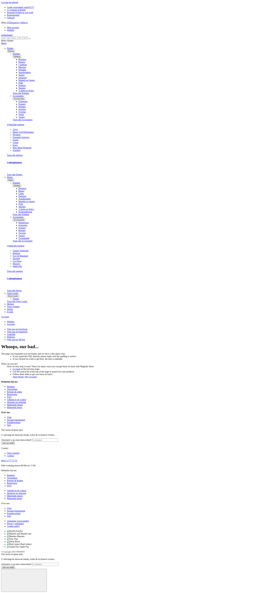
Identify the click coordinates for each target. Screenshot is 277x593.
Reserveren (12, 394)
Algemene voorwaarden (18, 521)
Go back (16, 369)
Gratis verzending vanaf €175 (20, 7)
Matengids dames (15, 405)
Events (10, 312)
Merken (10, 304)
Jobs (9, 425)
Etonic (16, 140)
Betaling (11, 386)
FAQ (9, 397)
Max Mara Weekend (22, 147)
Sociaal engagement (16, 420)
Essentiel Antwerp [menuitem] (21, 137)
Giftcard (10, 17)
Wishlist (10, 30)
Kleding (17, 57)
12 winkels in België (16, 10)
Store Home (18, 377)
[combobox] (14, 37)
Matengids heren (14, 407)
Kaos (15, 145)
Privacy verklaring (15, 523)
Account (5, 316)
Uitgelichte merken (15, 124)
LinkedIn (11, 334)
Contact (10, 455)
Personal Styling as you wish (20, 12)
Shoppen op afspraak (16, 402)
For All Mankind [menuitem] (20, 256)
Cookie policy (13, 526)
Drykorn (16, 134)
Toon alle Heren (14, 290)
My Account (31, 377)
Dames (11, 51)
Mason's (16, 263)
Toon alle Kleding (21, 93)
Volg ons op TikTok (16, 339)
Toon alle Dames (14, 174)
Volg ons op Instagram (17, 332)
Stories (10, 309)
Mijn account (13, 27)
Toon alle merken (15, 155)
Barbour (16, 253)
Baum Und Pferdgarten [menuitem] (23, 132)
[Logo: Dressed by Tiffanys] (17, 22)
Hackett (16, 258)
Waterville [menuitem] (17, 266)
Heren (10, 180)
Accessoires (19, 99)
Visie (9, 417)
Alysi (15, 129)
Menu (3, 43)
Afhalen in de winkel (16, 399)
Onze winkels (13, 306)
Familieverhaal (13, 422)
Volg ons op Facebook (17, 329)
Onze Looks (13, 296)
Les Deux (17, 261)
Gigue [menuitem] (15, 142)
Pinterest (11, 337)
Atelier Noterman (21, 250)
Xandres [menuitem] (16, 150)
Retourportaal (13, 15)
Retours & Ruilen (15, 480)
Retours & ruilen (14, 392)
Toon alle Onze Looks (17, 301)
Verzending (12, 389)
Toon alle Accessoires (22, 119)
